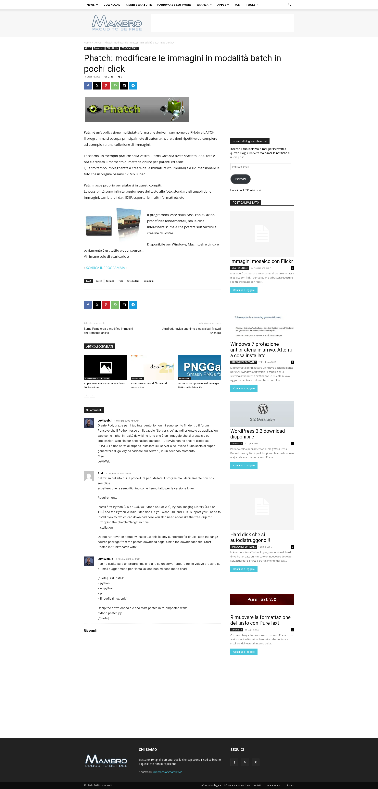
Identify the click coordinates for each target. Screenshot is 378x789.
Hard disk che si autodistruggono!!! (250, 537)
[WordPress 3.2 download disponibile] (262, 414)
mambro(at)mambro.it (167, 772)
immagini (149, 280)
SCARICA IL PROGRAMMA (105, 267)
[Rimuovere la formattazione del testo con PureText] (262, 600)
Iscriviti (240, 179)
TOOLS (250, 4)
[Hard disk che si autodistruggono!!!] (262, 507)
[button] (289, 5)
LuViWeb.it (105, 559)
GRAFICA (202, 4)
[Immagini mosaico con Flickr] (262, 234)
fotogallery (133, 280)
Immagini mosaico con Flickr (261, 261)
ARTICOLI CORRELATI (99, 346)
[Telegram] (133, 86)
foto (121, 280)
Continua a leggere (244, 290)
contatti (257, 785)
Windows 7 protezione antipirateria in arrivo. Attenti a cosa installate (261, 349)
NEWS (91, 4)
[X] (97, 86)
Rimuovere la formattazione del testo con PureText (260, 620)
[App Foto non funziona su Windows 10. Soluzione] (105, 367)
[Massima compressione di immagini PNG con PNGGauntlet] (199, 367)
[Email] (124, 86)
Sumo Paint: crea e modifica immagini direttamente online (108, 331)
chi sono (289, 785)
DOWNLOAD (112, 4)
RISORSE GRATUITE (139, 4)
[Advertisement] (222, 23)
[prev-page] (86, 395)
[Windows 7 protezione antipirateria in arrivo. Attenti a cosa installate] (262, 327)
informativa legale (211, 785)
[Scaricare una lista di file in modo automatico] (152, 367)
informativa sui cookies (237, 785)
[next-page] (92, 395)
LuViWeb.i (104, 420)
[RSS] (245, 762)
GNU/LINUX (112, 48)
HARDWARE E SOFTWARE (174, 4)
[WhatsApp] (115, 86)
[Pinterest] (106, 86)
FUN (237, 4)
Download (98, 48)
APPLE (221, 4)
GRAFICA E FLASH (129, 48)
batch (99, 280)
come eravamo (273, 785)
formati (110, 280)
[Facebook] (88, 86)
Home (87, 42)
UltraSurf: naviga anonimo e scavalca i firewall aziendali (191, 331)
